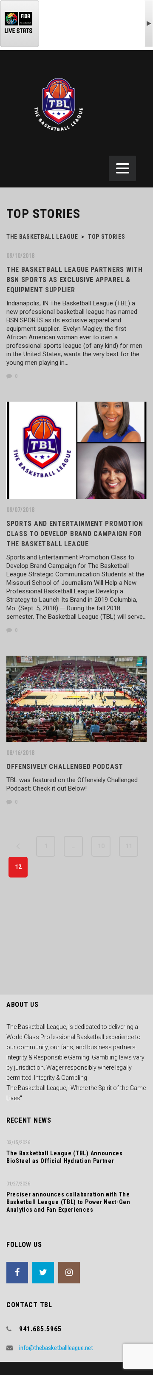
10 (101, 846)
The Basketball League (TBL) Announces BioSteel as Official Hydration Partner (64, 1157)
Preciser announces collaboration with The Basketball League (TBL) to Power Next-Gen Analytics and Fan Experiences (68, 1202)
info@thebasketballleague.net (56, 1348)
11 (128, 846)
